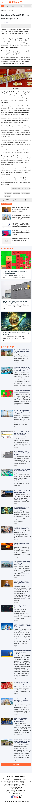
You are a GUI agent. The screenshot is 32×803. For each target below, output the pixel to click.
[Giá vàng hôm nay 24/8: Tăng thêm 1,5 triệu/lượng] (7, 685)
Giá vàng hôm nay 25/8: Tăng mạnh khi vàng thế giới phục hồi (21, 527)
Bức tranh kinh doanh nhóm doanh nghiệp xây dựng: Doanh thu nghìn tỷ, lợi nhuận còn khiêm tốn (22, 741)
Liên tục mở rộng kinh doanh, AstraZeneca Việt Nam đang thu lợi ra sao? (15, 302)
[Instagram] (14, 797)
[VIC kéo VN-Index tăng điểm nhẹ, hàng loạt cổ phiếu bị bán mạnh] (16, 260)
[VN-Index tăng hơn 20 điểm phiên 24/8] (7, 608)
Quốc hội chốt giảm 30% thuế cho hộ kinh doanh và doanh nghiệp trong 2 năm (22, 582)
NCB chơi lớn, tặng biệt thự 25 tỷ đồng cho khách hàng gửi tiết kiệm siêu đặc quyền (22, 625)
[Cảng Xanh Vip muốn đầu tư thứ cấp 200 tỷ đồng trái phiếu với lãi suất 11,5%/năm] (7, 564)
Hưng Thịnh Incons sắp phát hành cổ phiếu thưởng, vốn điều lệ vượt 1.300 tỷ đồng (22, 412)
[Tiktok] (20, 797)
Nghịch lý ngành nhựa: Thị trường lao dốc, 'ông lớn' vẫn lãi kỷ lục (22, 470)
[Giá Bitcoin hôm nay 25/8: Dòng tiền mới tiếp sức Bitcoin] (16, 321)
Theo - (21, 188)
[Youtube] (17, 797)
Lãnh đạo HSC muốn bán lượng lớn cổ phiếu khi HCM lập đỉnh (22, 491)
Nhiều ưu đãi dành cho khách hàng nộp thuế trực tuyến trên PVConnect (22, 652)
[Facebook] (12, 797)
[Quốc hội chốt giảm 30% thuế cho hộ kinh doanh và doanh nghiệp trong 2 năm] (7, 583)
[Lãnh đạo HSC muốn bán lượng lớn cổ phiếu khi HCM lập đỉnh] (7, 493)
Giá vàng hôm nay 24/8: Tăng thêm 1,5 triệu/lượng (21, 683)
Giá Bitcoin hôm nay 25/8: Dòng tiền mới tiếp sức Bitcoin (16, 333)
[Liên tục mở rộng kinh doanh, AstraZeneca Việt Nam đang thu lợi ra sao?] (16, 290)
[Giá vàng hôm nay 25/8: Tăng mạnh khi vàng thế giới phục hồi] (7, 529)
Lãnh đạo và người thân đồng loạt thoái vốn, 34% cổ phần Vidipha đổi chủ (22, 351)
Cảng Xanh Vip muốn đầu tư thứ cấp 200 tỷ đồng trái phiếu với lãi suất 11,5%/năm (22, 563)
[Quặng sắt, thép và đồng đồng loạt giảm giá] (7, 546)
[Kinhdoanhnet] (16, 2)
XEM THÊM (16, 764)
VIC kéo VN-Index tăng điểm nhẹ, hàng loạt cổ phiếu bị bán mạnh (15, 272)
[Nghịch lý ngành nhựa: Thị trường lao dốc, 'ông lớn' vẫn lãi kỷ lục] (7, 472)
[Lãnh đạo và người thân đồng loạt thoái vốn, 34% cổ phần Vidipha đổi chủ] (7, 352)
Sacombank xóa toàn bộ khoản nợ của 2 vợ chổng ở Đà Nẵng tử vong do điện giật (22, 700)
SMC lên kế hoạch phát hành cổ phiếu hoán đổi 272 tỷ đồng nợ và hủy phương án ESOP (22, 720)
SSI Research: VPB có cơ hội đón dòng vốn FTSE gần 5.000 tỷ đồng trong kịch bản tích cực (22, 433)
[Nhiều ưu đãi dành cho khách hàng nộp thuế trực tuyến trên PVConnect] (7, 653)
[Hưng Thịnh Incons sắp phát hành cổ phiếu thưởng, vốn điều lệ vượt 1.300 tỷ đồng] (7, 413)
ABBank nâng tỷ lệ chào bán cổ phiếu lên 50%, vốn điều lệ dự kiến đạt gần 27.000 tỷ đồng (22, 369)
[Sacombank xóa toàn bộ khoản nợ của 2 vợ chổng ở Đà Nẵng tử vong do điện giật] (7, 701)
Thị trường (4, 267)
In (26, 200)
